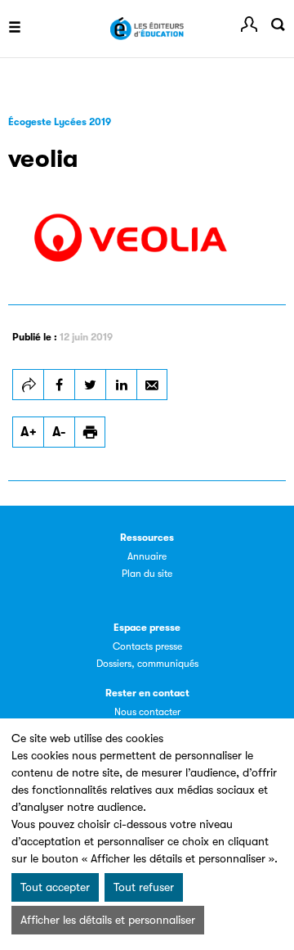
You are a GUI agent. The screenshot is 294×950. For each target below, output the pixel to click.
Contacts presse (147, 646)
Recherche (278, 24)
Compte (249, 24)
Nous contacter (147, 712)
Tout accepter (55, 887)
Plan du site (147, 573)
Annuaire (147, 556)
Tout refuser (144, 887)
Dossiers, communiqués (147, 663)
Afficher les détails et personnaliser (107, 919)
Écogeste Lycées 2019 (59, 122)
